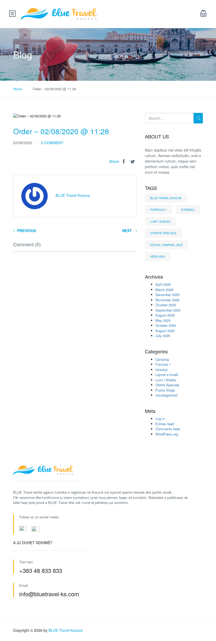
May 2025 (162, 320)
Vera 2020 (157, 256)
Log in (160, 418)
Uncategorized (166, 395)
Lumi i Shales (160, 221)
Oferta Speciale (167, 384)
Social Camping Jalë (166, 245)
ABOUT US (157, 136)
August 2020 (165, 330)
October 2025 (165, 304)
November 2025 (167, 299)
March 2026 (164, 289)
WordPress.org (166, 434)
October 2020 (165, 325)
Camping (162, 359)
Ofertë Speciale (163, 233)
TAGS (151, 188)
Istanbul (188, 209)
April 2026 (163, 284)
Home (17, 88)
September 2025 (167, 310)
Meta (150, 411)
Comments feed (167, 428)
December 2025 (167, 294)
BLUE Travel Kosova (165, 198)
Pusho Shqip (165, 390)
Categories (156, 351)
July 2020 (162, 335)
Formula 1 (158, 209)
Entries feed (164, 423)
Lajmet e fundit (166, 374)
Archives (154, 276)
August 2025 (165, 315)
